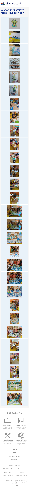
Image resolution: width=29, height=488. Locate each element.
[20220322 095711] (14, 109)
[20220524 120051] (14, 391)
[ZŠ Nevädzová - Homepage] (11, 3)
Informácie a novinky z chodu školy (21, 427)
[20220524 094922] (14, 297)
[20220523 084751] (14, 243)
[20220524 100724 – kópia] (14, 310)
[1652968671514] (14, 69)
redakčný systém (15, 482)
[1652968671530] (14, 96)
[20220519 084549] (14, 136)
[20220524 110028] (14, 337)
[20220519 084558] (14, 149)
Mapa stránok (22, 480)
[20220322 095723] (14, 123)
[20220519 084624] (14, 176)
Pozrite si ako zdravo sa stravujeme (7, 441)
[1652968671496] (14, 55)
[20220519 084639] (14, 190)
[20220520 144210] (14, 230)
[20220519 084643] (14, 203)
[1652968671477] (14, 29)
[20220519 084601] (14, 163)
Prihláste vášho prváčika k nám (14, 458)
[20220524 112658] (14, 351)
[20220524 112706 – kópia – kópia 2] (14, 364)
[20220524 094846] (14, 270)
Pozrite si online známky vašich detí (7, 427)
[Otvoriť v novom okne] (14, 486)
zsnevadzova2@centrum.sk (21, 475)
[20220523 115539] (14, 257)
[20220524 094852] (14, 283)
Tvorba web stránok (6, 482)
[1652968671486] (14, 42)
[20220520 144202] (14, 216)
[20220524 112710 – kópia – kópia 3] (14, 377)
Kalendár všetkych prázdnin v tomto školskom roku (21, 442)
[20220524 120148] (14, 404)
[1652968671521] (14, 82)
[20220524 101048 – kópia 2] (14, 324)
